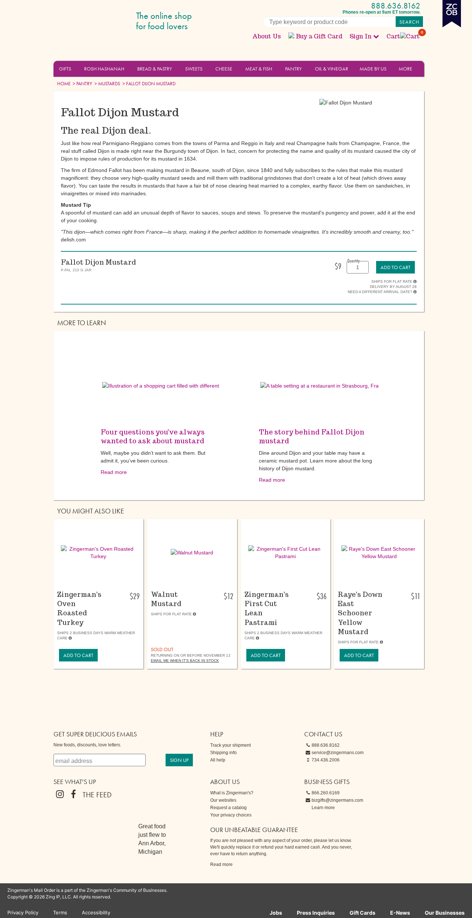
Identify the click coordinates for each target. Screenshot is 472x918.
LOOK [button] (94, 583)
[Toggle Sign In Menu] (376, 36)
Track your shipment (230, 745)
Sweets (193, 68)
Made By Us (373, 68)
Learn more (323, 807)
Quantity (353, 260)
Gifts (65, 68)
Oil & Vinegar (331, 68)
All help (217, 760)
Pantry (293, 68)
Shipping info (223, 752)
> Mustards (106, 83)
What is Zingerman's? (231, 792)
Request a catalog (228, 807)
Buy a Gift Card (319, 36)
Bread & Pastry (154, 68)
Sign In (361, 36)
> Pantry (82, 83)
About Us (266, 36)
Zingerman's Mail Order (111, 21)
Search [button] (409, 21)
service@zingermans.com (338, 752)
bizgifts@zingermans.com (337, 800)
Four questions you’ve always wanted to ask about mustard (153, 436)
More (405, 68)
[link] (395, 267)
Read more (114, 472)
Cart (403, 36)
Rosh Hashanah (104, 68)
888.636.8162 (395, 5)
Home (63, 83)
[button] (75, 68)
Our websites (223, 800)
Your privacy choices (230, 815)
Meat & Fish (258, 68)
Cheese (223, 68)
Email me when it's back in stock (185, 661)
